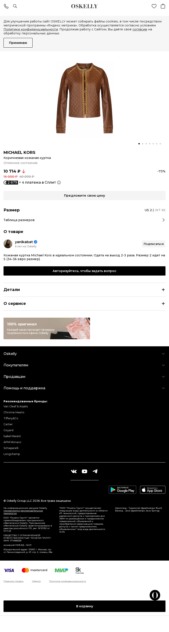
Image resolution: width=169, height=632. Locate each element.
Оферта (36, 581)
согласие (139, 29)
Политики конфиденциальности (31, 29)
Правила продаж (14, 581)
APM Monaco (12, 442)
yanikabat (24, 242)
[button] (139, 143)
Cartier (8, 424)
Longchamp (12, 454)
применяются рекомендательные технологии (23, 512)
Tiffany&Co (11, 418)
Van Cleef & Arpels (16, 406)
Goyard (8, 430)
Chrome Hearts (14, 412)
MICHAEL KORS (19, 152)
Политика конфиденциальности (67, 581)
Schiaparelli (11, 448)
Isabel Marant (12, 436)
